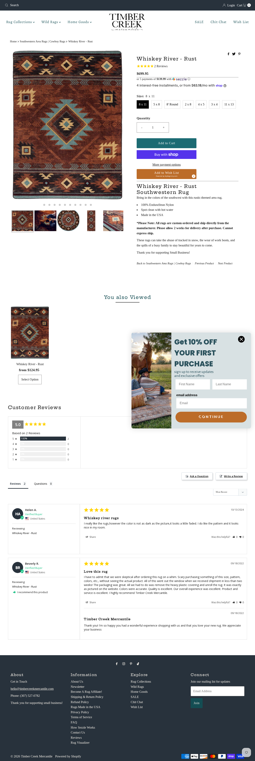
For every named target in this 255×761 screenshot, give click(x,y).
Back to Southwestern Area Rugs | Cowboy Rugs (164, 263)
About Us (77, 681)
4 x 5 (201, 104)
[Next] (117, 221)
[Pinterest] (131, 663)
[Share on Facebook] (229, 54)
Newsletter (77, 686)
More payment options (166, 164)
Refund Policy (80, 702)
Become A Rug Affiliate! (86, 691)
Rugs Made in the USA (85, 707)
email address (186, 395)
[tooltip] (193, 176)
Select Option (29, 379)
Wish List (241, 21)
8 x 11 (143, 104)
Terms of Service (81, 717)
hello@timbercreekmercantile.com (32, 688)
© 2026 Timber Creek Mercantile (31, 756)
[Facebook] (117, 663)
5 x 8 (156, 104)
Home (13, 41)
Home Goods (79, 21)
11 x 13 (229, 104)
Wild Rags (50, 21)
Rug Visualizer (80, 742)
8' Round (172, 104)
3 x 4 (214, 104)
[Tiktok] (138, 663)
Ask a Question (199, 476)
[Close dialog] (241, 339)
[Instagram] (123, 663)
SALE (199, 21)
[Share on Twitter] (234, 54)
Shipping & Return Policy (87, 697)
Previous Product (204, 263)
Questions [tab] (40, 484)
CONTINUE (211, 417)
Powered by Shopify (68, 756)
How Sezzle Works (83, 727)
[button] (187, 79)
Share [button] (92, 537)
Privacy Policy (80, 712)
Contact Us (78, 732)
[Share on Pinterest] (239, 54)
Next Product (225, 263)
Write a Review (233, 476)
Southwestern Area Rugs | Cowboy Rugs (42, 41)
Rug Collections (19, 21)
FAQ (74, 722)
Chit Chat (219, 21)
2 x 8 (188, 104)
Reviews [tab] (15, 484)
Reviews (76, 737)
